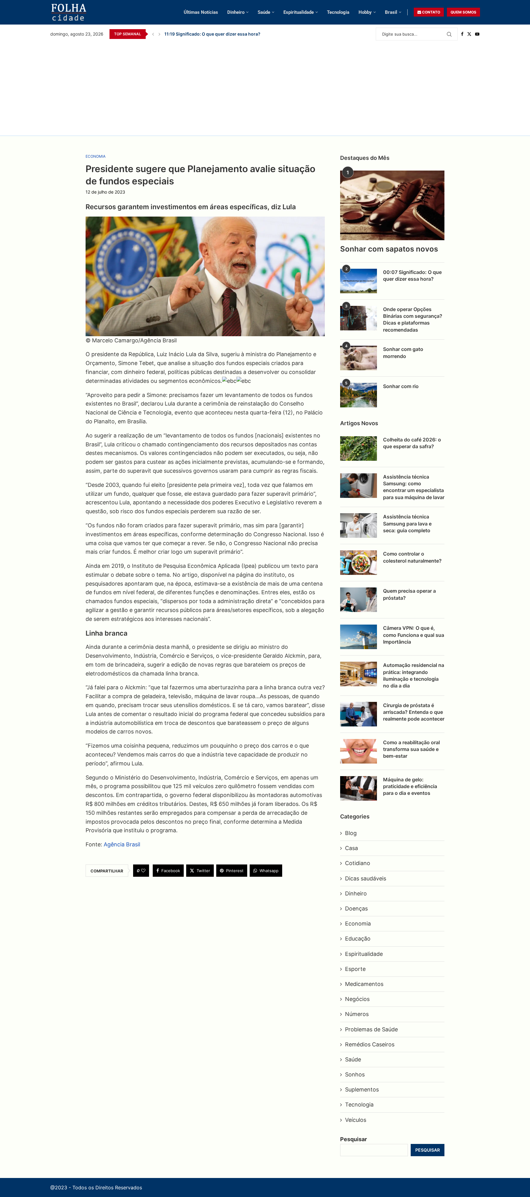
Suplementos (362, 1089)
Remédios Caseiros (369, 1044)
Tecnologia (338, 12)
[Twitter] (469, 34)
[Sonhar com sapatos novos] (392, 205)
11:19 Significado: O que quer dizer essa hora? (212, 34)
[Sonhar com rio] (358, 395)
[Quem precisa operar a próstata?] (358, 599)
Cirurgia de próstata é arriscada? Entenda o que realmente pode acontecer (413, 712)
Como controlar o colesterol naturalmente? (412, 557)
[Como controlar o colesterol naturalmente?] (358, 562)
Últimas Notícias (201, 12)
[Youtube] (477, 34)
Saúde (264, 12)
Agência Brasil (122, 844)
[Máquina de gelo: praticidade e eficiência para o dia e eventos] (358, 788)
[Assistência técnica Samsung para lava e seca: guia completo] (358, 525)
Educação (358, 938)
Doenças (356, 908)
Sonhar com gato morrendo (403, 352)
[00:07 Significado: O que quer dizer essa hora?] (358, 281)
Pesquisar (353, 1139)
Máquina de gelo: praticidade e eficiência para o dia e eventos (410, 786)
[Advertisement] (265, 86)
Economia (358, 923)
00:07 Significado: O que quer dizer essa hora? (412, 275)
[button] (153, 34)
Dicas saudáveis (365, 878)
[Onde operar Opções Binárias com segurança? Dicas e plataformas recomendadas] (358, 318)
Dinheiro (235, 12)
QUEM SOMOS (463, 12)
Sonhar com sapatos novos (389, 248)
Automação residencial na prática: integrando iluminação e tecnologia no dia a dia (413, 675)
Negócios (357, 999)
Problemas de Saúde (371, 1029)
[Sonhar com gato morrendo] (358, 358)
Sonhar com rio (401, 386)
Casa (351, 848)
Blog (351, 833)
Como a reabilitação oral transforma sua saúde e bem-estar (411, 749)
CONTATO (430, 12)
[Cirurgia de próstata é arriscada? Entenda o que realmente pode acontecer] (358, 714)
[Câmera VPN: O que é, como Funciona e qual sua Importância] (358, 637)
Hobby (365, 12)
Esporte (355, 969)
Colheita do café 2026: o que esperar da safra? (412, 443)
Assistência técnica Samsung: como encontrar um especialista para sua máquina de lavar (413, 487)
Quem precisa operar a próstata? (409, 594)
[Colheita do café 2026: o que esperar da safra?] (358, 448)
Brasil (391, 12)
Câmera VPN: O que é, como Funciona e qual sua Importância (413, 635)
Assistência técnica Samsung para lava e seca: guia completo (407, 523)
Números (357, 1014)
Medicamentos (364, 984)
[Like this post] (143, 870)
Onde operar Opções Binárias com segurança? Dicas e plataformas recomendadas (412, 319)
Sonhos (355, 1074)
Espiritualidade (298, 12)
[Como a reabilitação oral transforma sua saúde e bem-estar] (358, 751)
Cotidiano (357, 863)
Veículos (355, 1120)
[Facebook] (462, 34)
